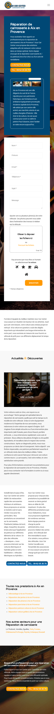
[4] (36, 267)
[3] (29, 267)
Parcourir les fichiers (26, 245)
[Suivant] (44, 389)
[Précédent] (9, 389)
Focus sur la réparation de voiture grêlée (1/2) (26, 384)
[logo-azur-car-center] (22, 5)
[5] (26, 275)
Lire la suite (27, 393)
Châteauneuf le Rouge (14, 632)
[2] (23, 267)
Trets (32, 629)
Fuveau (37, 629)
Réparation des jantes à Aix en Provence (24, 597)
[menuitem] (48, 5)
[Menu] (48, 5)
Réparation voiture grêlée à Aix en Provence (25, 612)
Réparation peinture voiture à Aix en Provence (26, 608)
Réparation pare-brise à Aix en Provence (24, 604)
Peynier (27, 632)
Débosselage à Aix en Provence (21, 594)
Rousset (42, 632)
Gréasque (34, 632)
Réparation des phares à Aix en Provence (24, 601)
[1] (16, 267)
